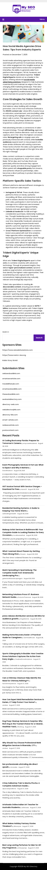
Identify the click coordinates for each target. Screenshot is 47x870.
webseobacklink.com (11, 373)
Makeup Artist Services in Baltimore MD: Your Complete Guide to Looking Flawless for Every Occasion (23, 532)
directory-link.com (10, 415)
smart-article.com (10, 420)
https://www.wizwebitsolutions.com (17, 350)
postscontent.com (10, 430)
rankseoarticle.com (10, 425)
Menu (42, 19)
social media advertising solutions (19, 80)
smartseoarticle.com (11, 378)
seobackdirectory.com (12, 399)
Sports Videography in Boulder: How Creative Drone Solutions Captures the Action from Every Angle (22, 656)
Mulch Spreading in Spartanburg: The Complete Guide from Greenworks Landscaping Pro (19, 573)
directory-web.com (10, 404)
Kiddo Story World (9, 360)
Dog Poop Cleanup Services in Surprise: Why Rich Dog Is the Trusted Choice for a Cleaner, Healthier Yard (22, 724)
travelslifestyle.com (10, 384)
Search (5, 332)
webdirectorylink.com (11, 409)
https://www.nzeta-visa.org (14, 355)
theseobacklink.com (10, 394)
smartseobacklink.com (12, 389)
